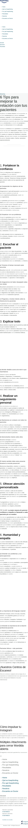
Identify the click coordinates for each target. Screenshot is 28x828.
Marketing (2, 94)
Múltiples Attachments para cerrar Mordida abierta (13, 745)
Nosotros (4, 16)
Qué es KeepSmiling (7, 9)
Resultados (5, 13)
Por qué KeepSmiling (7, 11)
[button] (14, 23)
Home (3, 6)
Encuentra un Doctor (7, 18)
